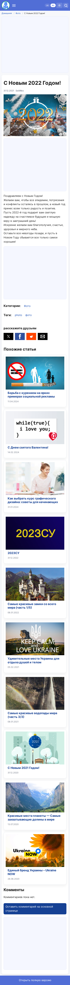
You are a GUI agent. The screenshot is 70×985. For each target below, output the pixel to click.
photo (18, 315)
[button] (8, 336)
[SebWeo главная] (6, 5)
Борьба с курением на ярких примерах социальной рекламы (31, 394)
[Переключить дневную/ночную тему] (59, 5)
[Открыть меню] (14, 5)
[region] (35, 164)
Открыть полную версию (35, 980)
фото (28, 315)
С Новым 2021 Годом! (23, 768)
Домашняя (7, 13)
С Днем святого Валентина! (28, 447)
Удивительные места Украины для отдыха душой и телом (33, 660)
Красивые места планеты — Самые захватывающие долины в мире (34, 817)
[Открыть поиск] (65, 5)
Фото (18, 13)
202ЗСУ (13, 553)
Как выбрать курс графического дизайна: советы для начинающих (33, 500)
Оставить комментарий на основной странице (29, 908)
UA (47, 5)
